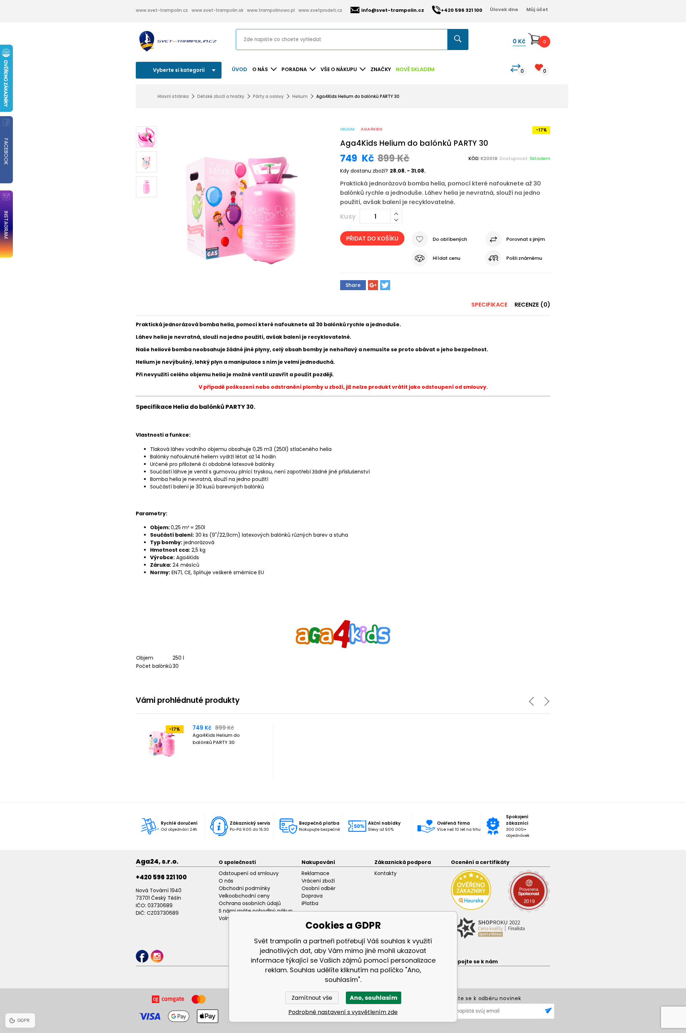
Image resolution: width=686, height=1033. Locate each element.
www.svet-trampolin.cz (162, 10)
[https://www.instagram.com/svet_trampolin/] (157, 956)
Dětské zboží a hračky (220, 96)
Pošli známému (524, 258)
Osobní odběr (318, 888)
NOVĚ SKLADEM (415, 69)
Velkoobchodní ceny (244, 895)
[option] (205, 752)
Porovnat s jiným (525, 239)
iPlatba (310, 903)
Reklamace (315, 873)
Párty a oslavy (268, 96)
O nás (226, 880)
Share (353, 285)
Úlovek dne (504, 9)
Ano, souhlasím (373, 998)
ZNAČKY (381, 69)
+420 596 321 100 (161, 877)
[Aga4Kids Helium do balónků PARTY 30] (241, 207)
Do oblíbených (450, 239)
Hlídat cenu (446, 258)
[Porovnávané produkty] (516, 68)
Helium (300, 96)
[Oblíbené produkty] (539, 67)
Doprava (312, 895)
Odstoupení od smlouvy (249, 873)
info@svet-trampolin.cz (392, 10)
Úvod (239, 69)
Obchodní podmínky (244, 888)
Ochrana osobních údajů (250, 903)
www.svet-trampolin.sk (217, 10)
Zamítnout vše (312, 998)
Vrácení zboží (318, 880)
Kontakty (385, 873)
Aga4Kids (371, 129)
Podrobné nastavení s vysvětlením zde (343, 1012)
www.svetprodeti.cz (320, 10)
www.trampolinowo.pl (271, 10)
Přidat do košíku (372, 238)
